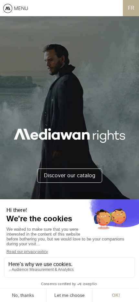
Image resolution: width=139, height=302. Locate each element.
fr (131, 8)
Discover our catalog (69, 175)
